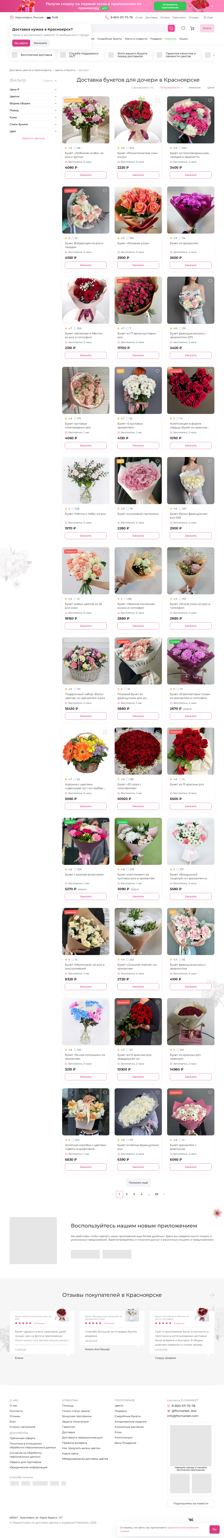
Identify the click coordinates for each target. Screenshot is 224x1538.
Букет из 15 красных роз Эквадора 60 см (134, 1056)
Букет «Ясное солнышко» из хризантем (85, 1056)
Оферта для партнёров (25, 1462)
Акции (183, 38)
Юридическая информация (28, 1467)
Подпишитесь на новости (190, 1503)
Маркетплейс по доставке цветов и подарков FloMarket (50, 1522)
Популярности (171, 87)
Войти (207, 28)
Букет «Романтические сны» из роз (137, 155)
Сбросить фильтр (33, 138)
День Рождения (125, 1443)
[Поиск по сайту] (171, 28)
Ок (214, 1529)
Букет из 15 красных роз (187, 784)
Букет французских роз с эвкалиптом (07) (188, 335)
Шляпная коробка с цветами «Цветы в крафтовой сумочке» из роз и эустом (85, 1147)
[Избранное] (183, 28)
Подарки (156, 38)
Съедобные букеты (109, 38)
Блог (13, 1421)
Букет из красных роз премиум (185, 1056)
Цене (210, 87)
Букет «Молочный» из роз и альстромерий (84, 966)
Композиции (123, 1437)
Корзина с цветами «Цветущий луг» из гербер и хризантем (85, 786)
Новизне (195, 87)
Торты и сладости (136, 38)
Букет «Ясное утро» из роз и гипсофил (190, 605)
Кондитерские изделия (130, 1421)
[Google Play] (85, 1254)
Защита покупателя (75, 1421)
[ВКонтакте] (190, 1520)
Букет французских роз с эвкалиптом (188, 966)
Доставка (152, 17)
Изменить (40, 43)
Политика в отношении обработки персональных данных (33, 1445)
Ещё (210, 17)
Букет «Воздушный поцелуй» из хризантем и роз (188, 876)
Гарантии (68, 1426)
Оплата (165, 17)
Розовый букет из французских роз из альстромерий (131, 696)
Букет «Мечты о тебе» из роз (85, 513)
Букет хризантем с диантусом (183, 1147)
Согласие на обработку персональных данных (26, 1454)
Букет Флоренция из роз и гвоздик (84, 245)
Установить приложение (170, 6)
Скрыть (48, 80)
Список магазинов (22, 1426)
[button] (214, 56)
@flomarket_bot (184, 1411)
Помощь (68, 1405)
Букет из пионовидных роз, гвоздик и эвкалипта (189, 155)
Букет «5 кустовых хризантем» (130, 425)
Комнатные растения (129, 1426)
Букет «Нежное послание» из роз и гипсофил (136, 605)
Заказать (86, 175)
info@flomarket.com (182, 1416)
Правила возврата (74, 1443)
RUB (55, 17)
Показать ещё (138, 1182)
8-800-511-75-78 (122, 17)
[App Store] (117, 1254)
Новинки (170, 38)
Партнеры (179, 17)
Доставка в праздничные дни (82, 1437)
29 (156, 1194)
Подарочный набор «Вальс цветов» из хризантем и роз (85, 696)
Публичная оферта (22, 1438)
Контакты (16, 1411)
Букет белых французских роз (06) (188, 515)
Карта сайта (70, 1453)
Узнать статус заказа (76, 1411)
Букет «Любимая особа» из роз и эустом (84, 155)
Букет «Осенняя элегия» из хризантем (137, 966)
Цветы (119, 1405)
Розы (118, 1432)
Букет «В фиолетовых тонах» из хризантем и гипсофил (190, 696)
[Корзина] (192, 28)
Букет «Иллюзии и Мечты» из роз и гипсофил (84, 335)
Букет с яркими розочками (84, 874)
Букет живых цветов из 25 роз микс (83, 605)
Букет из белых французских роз (138, 1147)
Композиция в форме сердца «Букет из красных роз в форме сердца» (188, 425)
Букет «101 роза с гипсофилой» (129, 786)
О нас (139, 17)
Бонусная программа (77, 1416)
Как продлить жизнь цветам (81, 1448)
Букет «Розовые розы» (133, 243)
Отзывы (194, 17)
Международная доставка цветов (85, 1458)
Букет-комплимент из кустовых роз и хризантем (136, 876)
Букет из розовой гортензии (138, 513)
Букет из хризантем (184, 243)
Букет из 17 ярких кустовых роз (136, 335)
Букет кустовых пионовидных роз (78, 425)
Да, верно (21, 43)
